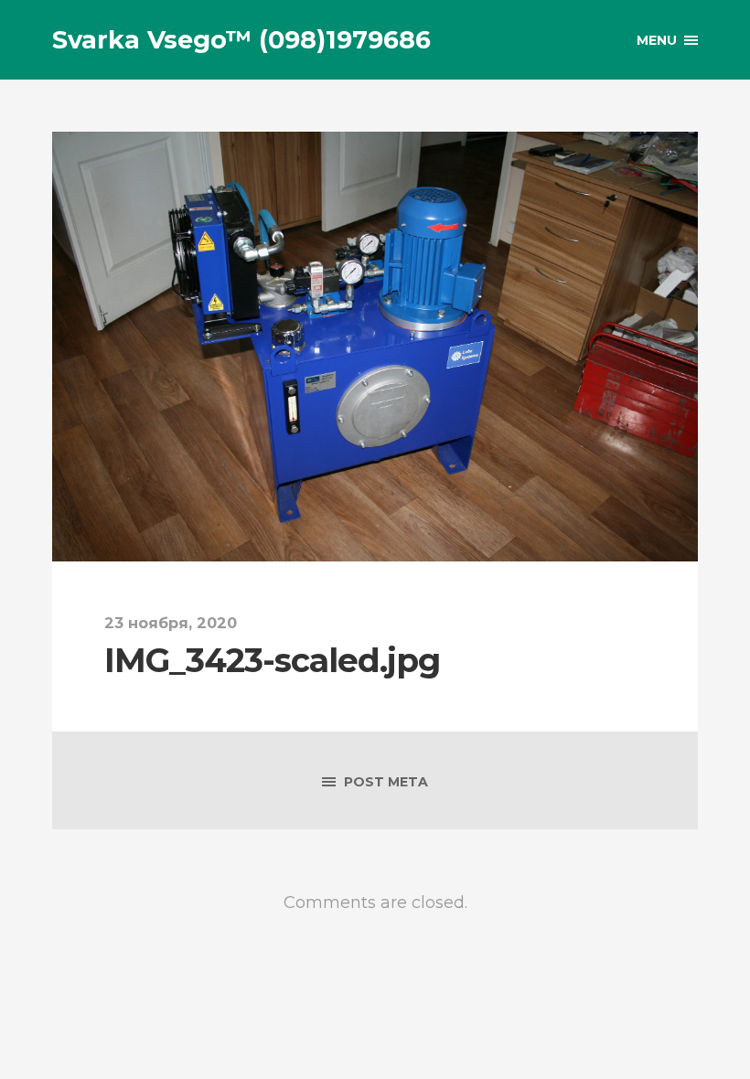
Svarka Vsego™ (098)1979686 (241, 40)
